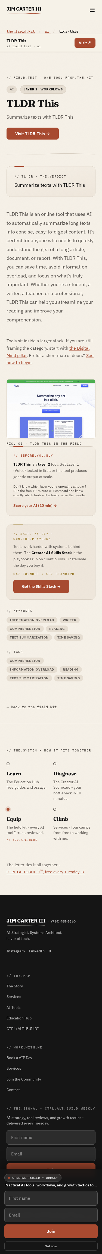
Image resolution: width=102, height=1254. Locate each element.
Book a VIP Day (19, 1057)
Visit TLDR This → (32, 133)
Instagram (16, 951)
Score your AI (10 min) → (35, 505)
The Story (15, 986)
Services (14, 996)
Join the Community (24, 1079)
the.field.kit (21, 31)
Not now (51, 1246)
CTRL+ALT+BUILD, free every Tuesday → (46, 871)
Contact (13, 1089)
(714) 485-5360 (63, 921)
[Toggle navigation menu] (92, 9)
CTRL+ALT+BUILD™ (23, 1028)
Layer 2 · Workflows (43, 89)
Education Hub (19, 1018)
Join (51, 1231)
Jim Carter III (24, 9)
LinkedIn (37, 951)
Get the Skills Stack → (41, 586)
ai (48, 31)
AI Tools (14, 1007)
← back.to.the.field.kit (32, 707)
